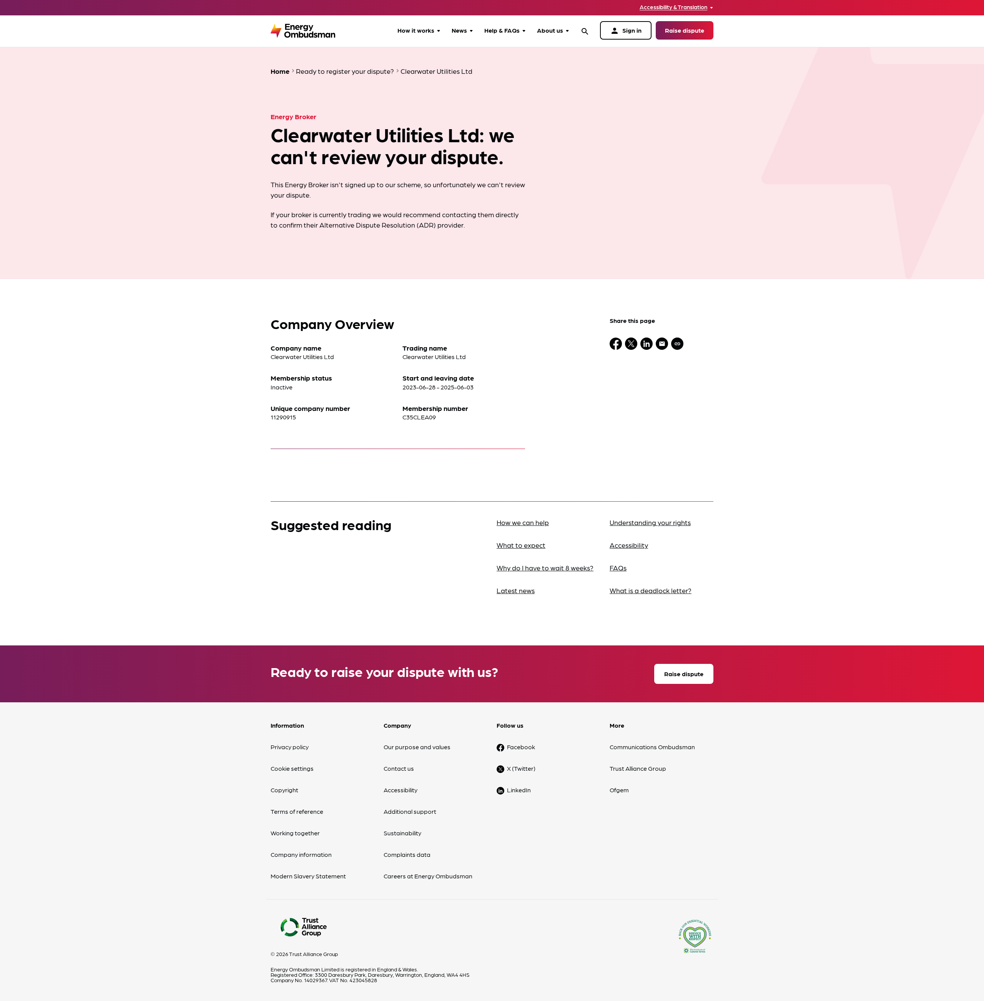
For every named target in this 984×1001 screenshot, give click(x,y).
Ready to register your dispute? (345, 71)
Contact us (399, 768)
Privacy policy (290, 747)
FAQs (618, 567)
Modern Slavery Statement (308, 876)
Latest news (516, 590)
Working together (295, 833)
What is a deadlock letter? (650, 590)
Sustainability (402, 833)
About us (550, 30)
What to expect (521, 544)
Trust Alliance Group (638, 768)
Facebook (521, 747)
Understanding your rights (650, 522)
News (459, 30)
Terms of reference (297, 811)
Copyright (284, 790)
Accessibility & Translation (673, 7)
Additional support (410, 811)
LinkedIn (519, 790)
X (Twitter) (521, 768)
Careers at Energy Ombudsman (428, 876)
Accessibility (629, 544)
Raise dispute (684, 30)
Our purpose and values (417, 747)
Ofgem (619, 790)
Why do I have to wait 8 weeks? (545, 567)
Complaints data (407, 854)
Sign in (626, 30)
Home (280, 71)
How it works (415, 30)
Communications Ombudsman (652, 747)
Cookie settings (292, 768)
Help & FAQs (502, 30)
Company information (301, 854)
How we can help (523, 522)
